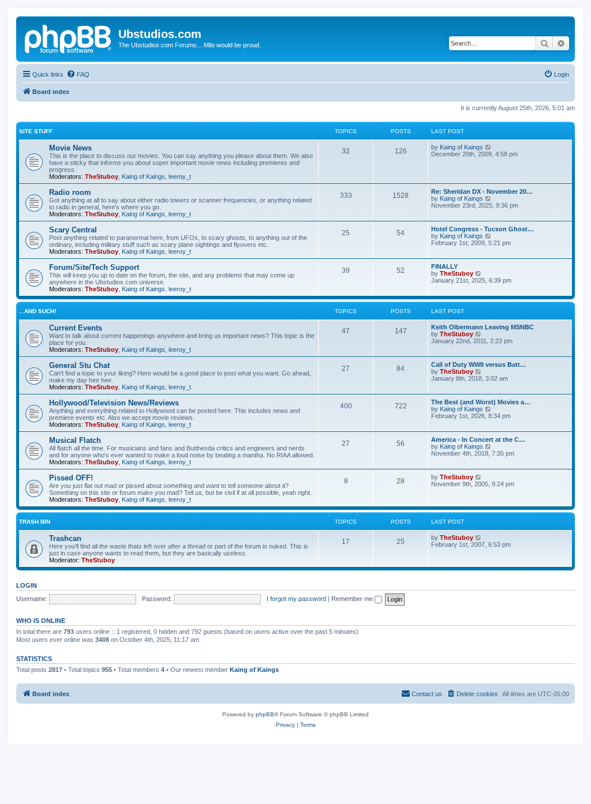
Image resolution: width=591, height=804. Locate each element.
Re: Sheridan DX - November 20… (482, 191)
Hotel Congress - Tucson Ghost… (482, 229)
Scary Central (73, 230)
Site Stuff (36, 131)
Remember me (353, 598)
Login (26, 585)
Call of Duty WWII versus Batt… (478, 364)
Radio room (70, 192)
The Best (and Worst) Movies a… (480, 402)
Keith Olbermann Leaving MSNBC (482, 327)
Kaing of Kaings (143, 176)
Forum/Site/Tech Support (94, 267)
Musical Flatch (75, 440)
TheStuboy (101, 176)
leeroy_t (180, 176)
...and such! (37, 311)
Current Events (75, 328)
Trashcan (65, 538)
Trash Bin (34, 522)
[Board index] (68, 37)
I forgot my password (296, 598)
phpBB (265, 714)
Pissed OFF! (71, 478)
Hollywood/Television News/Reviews (114, 403)
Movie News (70, 148)
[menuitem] (77, 74)
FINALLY (444, 266)
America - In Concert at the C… (478, 439)
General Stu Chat (79, 365)
